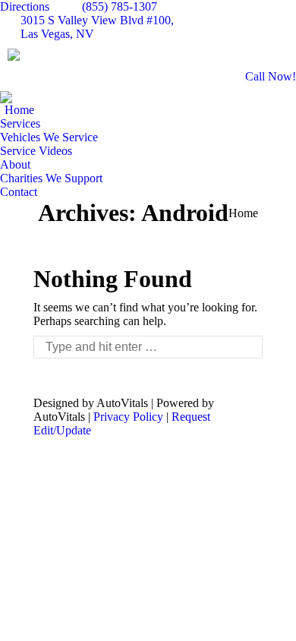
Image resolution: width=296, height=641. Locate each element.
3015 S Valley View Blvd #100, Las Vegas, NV (97, 27)
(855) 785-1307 (119, 6)
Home (243, 213)
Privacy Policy (128, 416)
